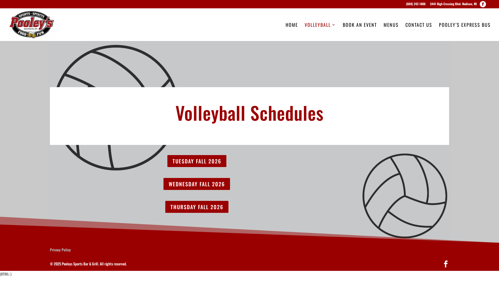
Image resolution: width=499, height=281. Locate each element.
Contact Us (418, 25)
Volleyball (318, 25)
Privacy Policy (60, 249)
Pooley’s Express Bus (465, 25)
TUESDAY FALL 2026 (197, 161)
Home (292, 25)
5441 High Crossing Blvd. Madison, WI (453, 4)
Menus (391, 25)
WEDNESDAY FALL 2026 (197, 184)
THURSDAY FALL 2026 (196, 207)
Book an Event (360, 25)
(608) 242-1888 (415, 4)
